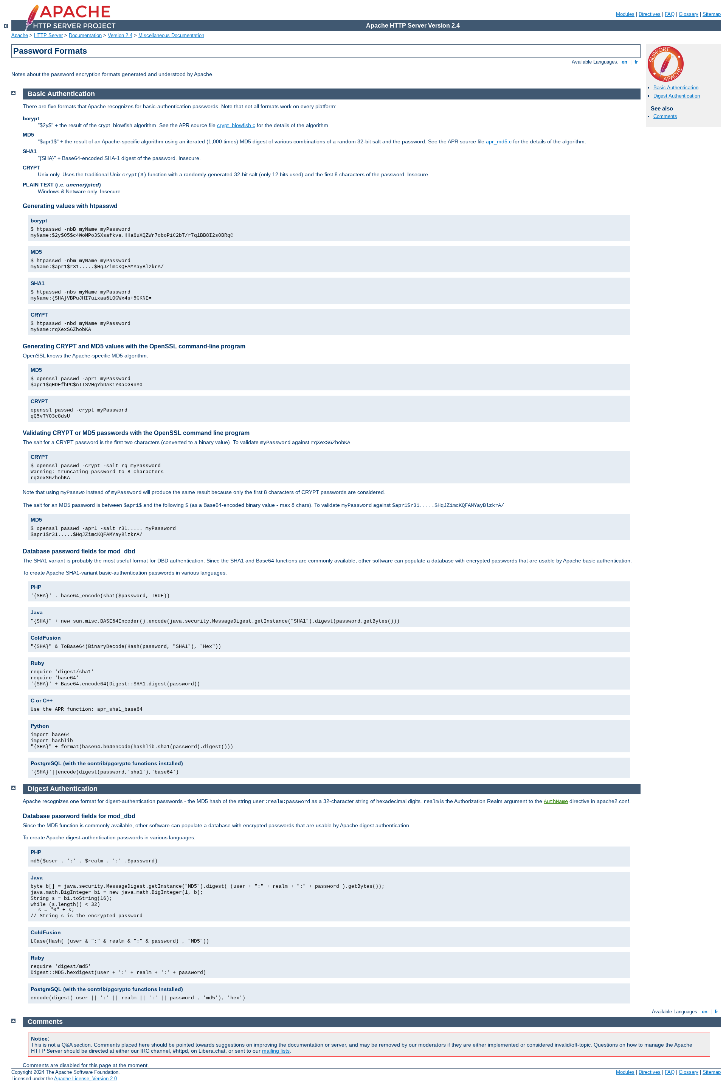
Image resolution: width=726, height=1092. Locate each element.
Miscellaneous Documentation (171, 35)
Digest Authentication (676, 96)
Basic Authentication (675, 87)
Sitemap (712, 14)
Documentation (85, 35)
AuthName (556, 801)
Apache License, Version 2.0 (85, 1078)
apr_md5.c (499, 141)
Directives (650, 14)
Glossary (688, 14)
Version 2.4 (120, 35)
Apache (19, 35)
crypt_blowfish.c (236, 125)
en (624, 62)
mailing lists (276, 1051)
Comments (665, 116)
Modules (625, 14)
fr (636, 62)
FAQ (670, 14)
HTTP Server (48, 35)
